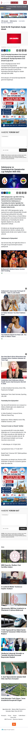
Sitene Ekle (13, 717)
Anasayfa (5, 21)
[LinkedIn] (7, 50)
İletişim (15, 715)
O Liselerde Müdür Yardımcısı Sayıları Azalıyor (16, 7)
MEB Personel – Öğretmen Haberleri (14, 719)
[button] (20, 50)
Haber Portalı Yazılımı (9, 729)
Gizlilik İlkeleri (22, 715)
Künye (9, 715)
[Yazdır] (17, 50)
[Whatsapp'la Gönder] (9, 50)
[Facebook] (2, 50)
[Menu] (25, 2)
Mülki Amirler (13, 21)
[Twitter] (5, 50)
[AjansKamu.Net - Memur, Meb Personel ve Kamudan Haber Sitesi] (9, 2)
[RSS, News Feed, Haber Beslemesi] (14, 724)
